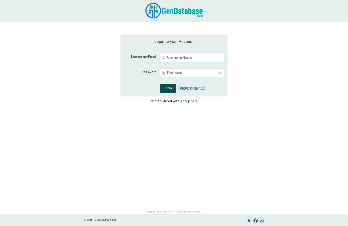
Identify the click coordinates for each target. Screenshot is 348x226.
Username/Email (143, 57)
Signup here (189, 101)
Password (149, 72)
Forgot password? (191, 88)
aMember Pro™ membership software (179, 211)
